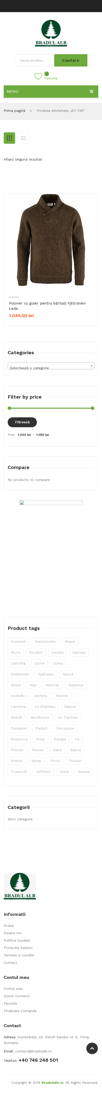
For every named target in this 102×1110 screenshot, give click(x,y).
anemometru (45, 641)
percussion (65, 728)
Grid (9, 138)
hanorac (52, 685)
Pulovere (14, 297)
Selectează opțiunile (28, 324)
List (23, 138)
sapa (57, 750)
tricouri (75, 761)
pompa (60, 739)
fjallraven (46, 674)
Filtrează (22, 422)
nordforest (40, 717)
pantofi (41, 728)
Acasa (9, 925)
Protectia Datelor (18, 948)
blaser (70, 641)
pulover (17, 750)
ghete (16, 685)
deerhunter (20, 674)
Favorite (10, 1003)
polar (40, 739)
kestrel (62, 696)
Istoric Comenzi (17, 996)
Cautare (70, 60)
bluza (15, 652)
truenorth (19, 772)
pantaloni (18, 728)
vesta (64, 772)
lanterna (18, 707)
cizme (39, 663)
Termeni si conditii (19, 955)
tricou (55, 761)
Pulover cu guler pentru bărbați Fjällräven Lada (47, 306)
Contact (10, 963)
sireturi (17, 761)
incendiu (18, 696)
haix (33, 685)
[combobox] (51, 365)
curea (58, 663)
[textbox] (51, 368)
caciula (57, 652)
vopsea (84, 772)
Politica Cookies (17, 940)
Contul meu (13, 989)
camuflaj (18, 663)
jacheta (40, 696)
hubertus (75, 685)
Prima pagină (14, 111)
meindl (16, 717)
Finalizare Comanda (20, 1011)
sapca (75, 750)
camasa (78, 652)
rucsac (38, 750)
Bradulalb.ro (52, 1083)
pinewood (19, 739)
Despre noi (13, 933)
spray (36, 761)
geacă (68, 674)
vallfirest (43, 772)
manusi (70, 707)
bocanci (36, 652)
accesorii (18, 641)
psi (77, 739)
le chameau (45, 707)
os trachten (68, 717)
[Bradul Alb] (51, 33)
